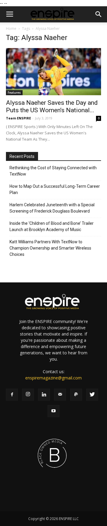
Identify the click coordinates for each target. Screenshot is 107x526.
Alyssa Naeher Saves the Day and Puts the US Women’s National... (52, 106)
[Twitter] (92, 395)
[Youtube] (53, 411)
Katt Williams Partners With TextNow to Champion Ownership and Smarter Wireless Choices (50, 248)
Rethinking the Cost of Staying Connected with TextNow (53, 170)
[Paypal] (76, 395)
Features (14, 92)
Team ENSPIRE (18, 118)
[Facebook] (12, 395)
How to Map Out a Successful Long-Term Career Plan (55, 189)
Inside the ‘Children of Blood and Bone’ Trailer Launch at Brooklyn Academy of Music (52, 226)
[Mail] (60, 395)
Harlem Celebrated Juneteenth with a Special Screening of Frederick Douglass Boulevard (52, 207)
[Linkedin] (44, 395)
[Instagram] (28, 395)
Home (11, 28)
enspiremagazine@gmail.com (53, 378)
